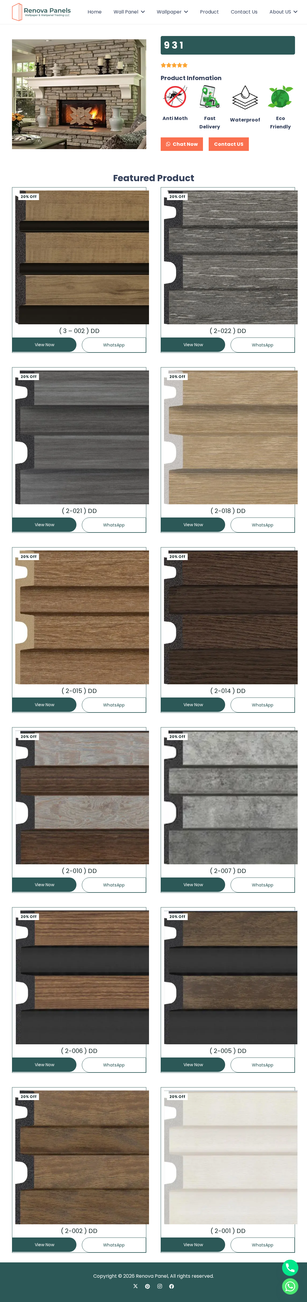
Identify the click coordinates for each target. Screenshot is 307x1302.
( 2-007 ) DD (228, 871)
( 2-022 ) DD (228, 331)
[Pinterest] (148, 1286)
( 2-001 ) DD (228, 1231)
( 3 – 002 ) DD (79, 331)
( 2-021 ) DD (79, 511)
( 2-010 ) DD (79, 871)
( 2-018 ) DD (228, 511)
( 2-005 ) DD (228, 1051)
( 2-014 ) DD (228, 691)
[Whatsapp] (290, 1286)
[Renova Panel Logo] (41, 12)
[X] (136, 1286)
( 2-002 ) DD (79, 1231)
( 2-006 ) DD (79, 1051)
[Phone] (290, 1268)
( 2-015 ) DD (79, 691)
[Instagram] (159, 1286)
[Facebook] (171, 1286)
